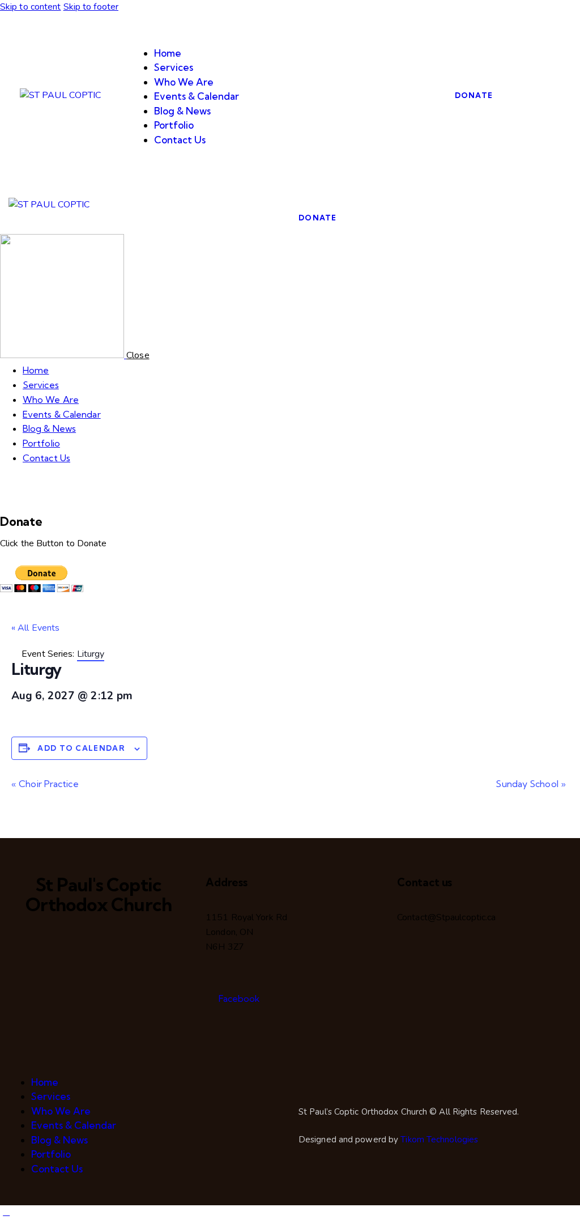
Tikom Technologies (439, 1139)
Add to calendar (81, 748)
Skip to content (30, 7)
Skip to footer (90, 7)
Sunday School (531, 783)
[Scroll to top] (6, 1212)
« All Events (35, 628)
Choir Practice (45, 783)
